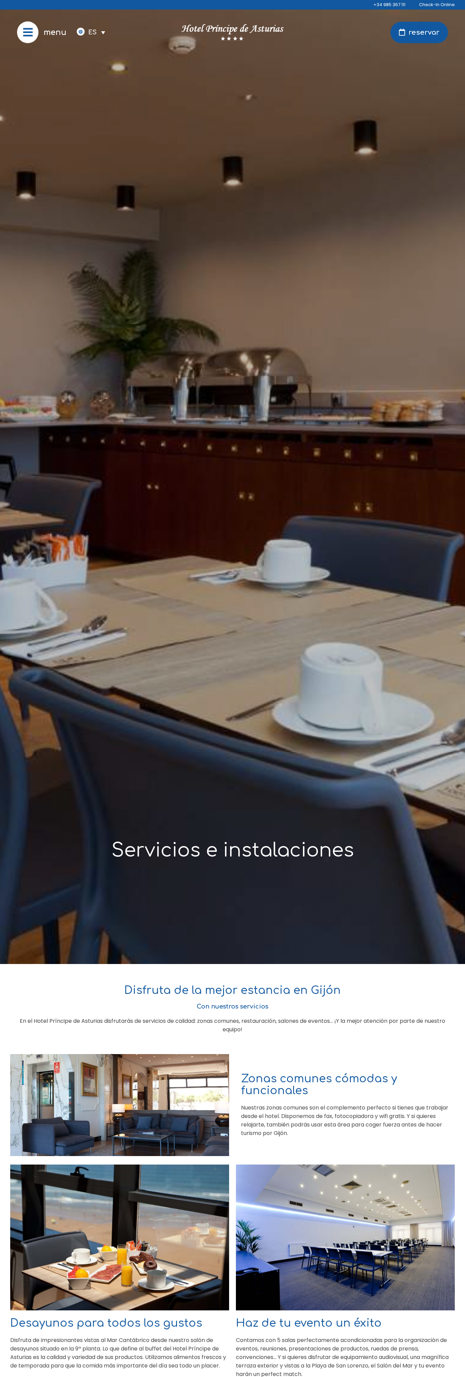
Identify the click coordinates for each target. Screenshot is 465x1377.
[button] (97, 32)
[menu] (27, 32)
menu (55, 32)
